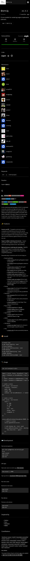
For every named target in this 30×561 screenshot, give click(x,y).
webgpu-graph (4, 250)
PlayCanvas (7, 523)
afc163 (7, 538)
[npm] (3, 56)
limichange (23, 538)
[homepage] (12, 56)
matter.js (22, 309)
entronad (3, 540)
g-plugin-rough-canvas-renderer (14, 274)
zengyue (19, 540)
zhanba (3, 538)
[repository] (8, 56)
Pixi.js (5, 522)
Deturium (18, 542)
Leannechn (6, 547)
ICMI (14, 542)
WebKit (6, 525)
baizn (6, 545)
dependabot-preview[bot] (22, 537)
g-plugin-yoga (10, 314)
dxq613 (14, 537)
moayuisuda (11, 544)
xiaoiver (10, 537)
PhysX (20, 311)
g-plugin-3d (10, 272)
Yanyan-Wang (24, 542)
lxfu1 (11, 542)
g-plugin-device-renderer (13, 267)
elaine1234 (16, 544)
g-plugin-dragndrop (11, 302)
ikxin (2, 547)
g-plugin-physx (10, 311)
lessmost (3, 542)
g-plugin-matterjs (11, 309)
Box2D (20, 307)
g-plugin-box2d (10, 307)
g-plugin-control (11, 298)
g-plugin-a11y (10, 330)
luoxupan (25, 545)
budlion (20, 545)
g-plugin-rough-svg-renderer (14, 279)
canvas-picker (10, 288)
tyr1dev (16, 545)
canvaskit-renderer (11, 282)
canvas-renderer (11, 260)
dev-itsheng (4, 550)
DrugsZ (3, 545)
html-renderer (10, 270)
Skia (13, 284)
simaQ (23, 540)
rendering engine (12, 174)
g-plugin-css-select (11, 325)
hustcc (7, 540)
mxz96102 (22, 544)
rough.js (24, 275)
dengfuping (4, 537)
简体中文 (8, 184)
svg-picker (9, 291)
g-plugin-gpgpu (10, 319)
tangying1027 (13, 540)
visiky (7, 542)
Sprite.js (6, 520)
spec (21, 553)
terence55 (11, 545)
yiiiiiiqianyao (4, 544)
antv (3, 174)
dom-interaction (11, 295)
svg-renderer (10, 263)
